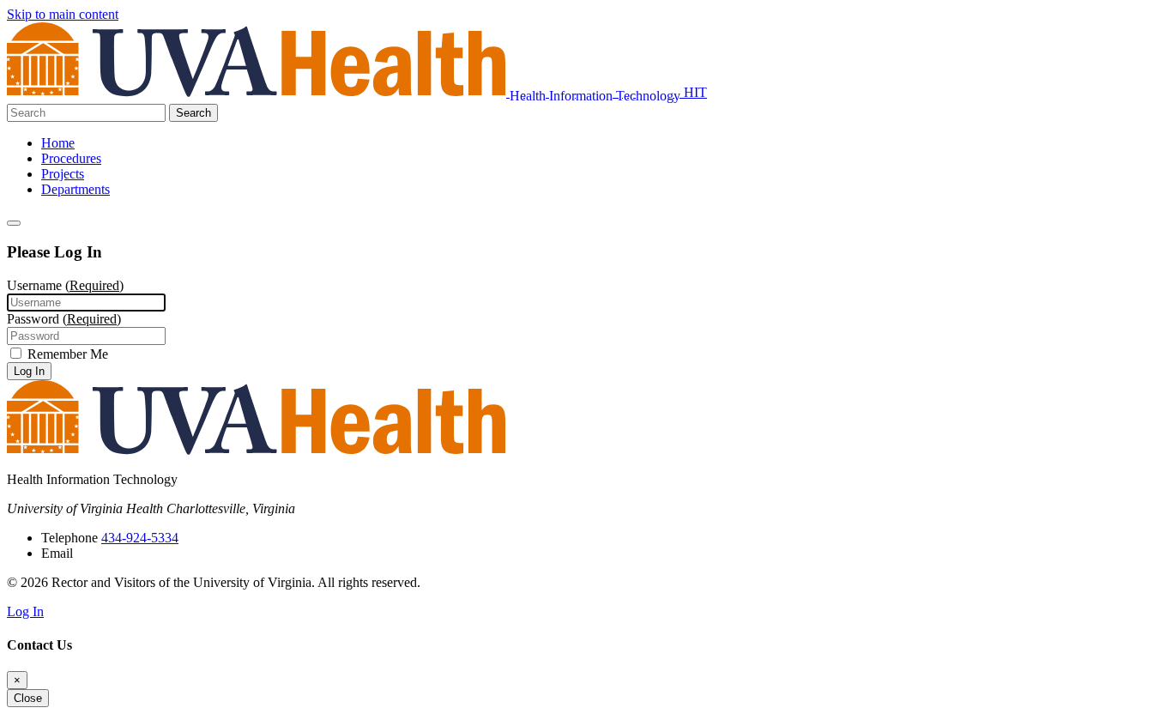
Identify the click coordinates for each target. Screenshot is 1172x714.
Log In (29, 371)
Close (28, 698)
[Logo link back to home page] (258, 92)
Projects (62, 173)
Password (64, 319)
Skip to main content (62, 14)
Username (65, 285)
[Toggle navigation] (14, 223)
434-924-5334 (139, 537)
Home (58, 143)
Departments (75, 189)
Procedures (71, 158)
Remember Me (66, 354)
